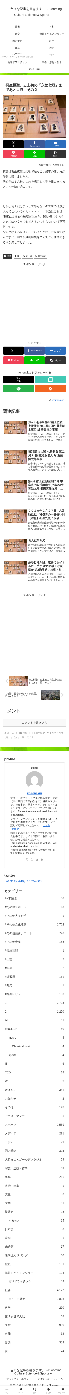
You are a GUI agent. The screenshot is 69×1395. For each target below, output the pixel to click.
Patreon (14, 828)
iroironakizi (34, 793)
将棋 (9, 256)
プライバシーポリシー (18, 1379)
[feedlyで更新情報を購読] (18, 388)
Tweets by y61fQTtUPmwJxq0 (23, 880)
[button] (55, 154)
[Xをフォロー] (18, 379)
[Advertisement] (34, 302)
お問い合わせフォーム (50, 1379)
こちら (46, 825)
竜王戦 (29, 256)
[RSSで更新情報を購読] (50, 388)
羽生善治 (42, 256)
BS (18, 256)
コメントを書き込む (34, 722)
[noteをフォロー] (50, 379)
